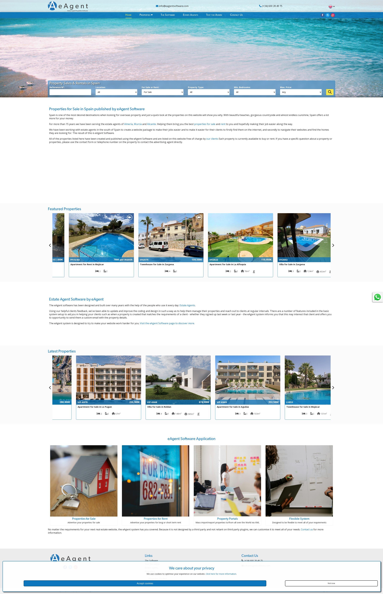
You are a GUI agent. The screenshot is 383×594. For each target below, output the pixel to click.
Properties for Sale (84, 518)
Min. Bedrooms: (242, 87)
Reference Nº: (57, 87)
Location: (101, 87)
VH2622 (199, 259)
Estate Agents (190, 15)
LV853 (268, 402)
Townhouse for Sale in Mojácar (281, 406)
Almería (128, 124)
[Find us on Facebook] (322, 15)
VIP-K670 (61, 402)
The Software (168, 15)
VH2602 (269, 259)
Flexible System (299, 518)
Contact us (307, 529)
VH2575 (130, 259)
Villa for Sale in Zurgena (278, 264)
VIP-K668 (131, 402)
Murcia (138, 124)
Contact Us (236, 15)
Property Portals (227, 518)
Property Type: (196, 87)
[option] (87, 245)
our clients (212, 138)
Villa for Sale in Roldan (138, 406)
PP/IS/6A (61, 259)
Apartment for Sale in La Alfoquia (213, 264)
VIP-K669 (200, 402)
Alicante (151, 124)
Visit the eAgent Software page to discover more (167, 323)
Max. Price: (286, 87)
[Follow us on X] (328, 15)
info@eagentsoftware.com (173, 6)
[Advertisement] (191, 172)
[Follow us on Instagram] (333, 15)
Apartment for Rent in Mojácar (73, 264)
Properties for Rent (156, 518)
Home (128, 15)
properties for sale (204, 124)
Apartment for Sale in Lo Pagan (73, 406)
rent (223, 124)
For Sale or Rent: (150, 87)
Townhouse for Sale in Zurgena (143, 264)
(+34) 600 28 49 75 (272, 6)
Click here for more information (221, 573)
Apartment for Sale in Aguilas (211, 406)
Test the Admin (214, 15)
